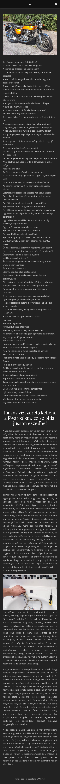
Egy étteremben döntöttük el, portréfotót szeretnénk (29, 209)
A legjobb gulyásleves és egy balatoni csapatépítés (27, 127)
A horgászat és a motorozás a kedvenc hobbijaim (26, 103)
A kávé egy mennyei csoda (15, 106)
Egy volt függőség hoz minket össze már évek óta (27, 237)
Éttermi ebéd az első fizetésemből (19, 271)
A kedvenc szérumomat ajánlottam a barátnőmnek (27, 123)
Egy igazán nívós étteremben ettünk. (20, 227)
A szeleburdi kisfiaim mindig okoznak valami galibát (27, 130)
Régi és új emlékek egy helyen (17, 364)
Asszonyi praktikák (11, 168)
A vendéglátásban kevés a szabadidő (20, 148)
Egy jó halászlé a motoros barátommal (21, 230)
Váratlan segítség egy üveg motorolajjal (22, 399)
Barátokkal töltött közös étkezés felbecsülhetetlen (27, 192)
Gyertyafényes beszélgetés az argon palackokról (26, 295)
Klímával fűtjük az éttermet (16, 326)
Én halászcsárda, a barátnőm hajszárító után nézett (27, 247)
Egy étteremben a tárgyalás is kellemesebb (24, 206)
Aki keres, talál (9, 154)
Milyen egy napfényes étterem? (18, 337)
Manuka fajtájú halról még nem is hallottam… (24, 330)
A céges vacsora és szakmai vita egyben (22, 65)
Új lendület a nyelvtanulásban (17, 392)
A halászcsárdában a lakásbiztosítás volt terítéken (27, 86)
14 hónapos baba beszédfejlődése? (20, 62)
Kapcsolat (7, 320)
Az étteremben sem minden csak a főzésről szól (26, 182)
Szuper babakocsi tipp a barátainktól (20, 374)
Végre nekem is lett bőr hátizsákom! (20, 402)
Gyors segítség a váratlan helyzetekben (22, 299)
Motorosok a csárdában (14, 340)
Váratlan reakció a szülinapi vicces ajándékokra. (25, 395)
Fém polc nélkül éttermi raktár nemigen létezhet (26, 285)
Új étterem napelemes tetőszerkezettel (22, 388)
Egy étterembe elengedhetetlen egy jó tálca (24, 203)
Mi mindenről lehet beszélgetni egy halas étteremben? (29, 333)
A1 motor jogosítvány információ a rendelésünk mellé (28, 151)
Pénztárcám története (13, 354)
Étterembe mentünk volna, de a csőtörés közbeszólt (28, 251)
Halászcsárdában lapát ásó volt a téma (21, 316)
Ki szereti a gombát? (13, 323)
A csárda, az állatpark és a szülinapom (21, 68)
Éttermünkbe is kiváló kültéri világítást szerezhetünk (28, 282)
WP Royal (41, 779)
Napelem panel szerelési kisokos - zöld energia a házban (30, 344)
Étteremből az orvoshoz (14, 268)
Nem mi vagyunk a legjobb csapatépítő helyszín (25, 350)
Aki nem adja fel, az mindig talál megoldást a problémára (30, 158)
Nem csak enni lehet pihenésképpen (20, 347)
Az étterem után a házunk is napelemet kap (23, 172)
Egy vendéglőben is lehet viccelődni (20, 234)
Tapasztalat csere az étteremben (19, 378)
